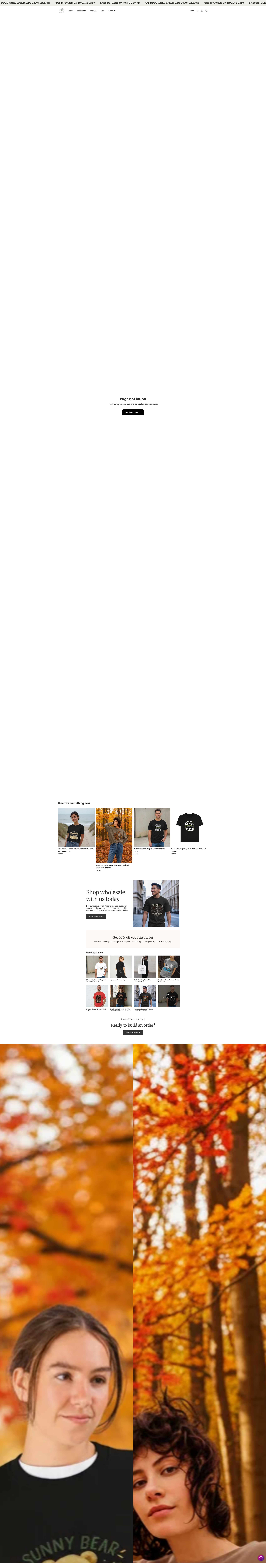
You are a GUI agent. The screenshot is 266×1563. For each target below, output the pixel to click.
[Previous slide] (61, 827)
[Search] (197, 10)
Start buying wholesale (96, 916)
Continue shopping (133, 412)
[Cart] (206, 10)
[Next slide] (91, 827)
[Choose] (91, 843)
